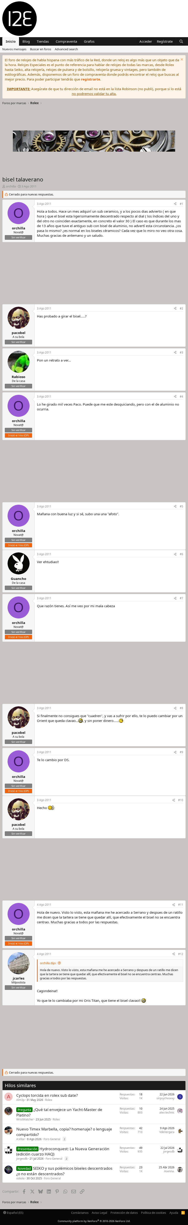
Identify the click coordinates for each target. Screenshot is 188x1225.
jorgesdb (22, 1159)
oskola (20, 1178)
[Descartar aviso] (181, 60)
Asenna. (169, 1171)
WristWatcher (25, 1119)
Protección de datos (124, 1213)
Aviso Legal (99, 1213)
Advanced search (66, 49)
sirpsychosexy (165, 1098)
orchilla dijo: (48, 963)
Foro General (52, 1139)
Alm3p (20, 1100)
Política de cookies (153, 1213)
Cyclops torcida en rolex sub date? (47, 1095)
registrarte (90, 79)
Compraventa (66, 41)
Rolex (48, 1100)
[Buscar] (181, 41)
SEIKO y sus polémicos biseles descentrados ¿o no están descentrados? (64, 1171)
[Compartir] (175, 204)
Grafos (89, 41)
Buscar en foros (40, 49)
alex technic (166, 1112)
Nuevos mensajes (14, 49)
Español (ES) (14, 1213)
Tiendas (43, 41)
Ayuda (173, 1213)
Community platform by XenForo (94, 1221)
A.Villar (20, 1139)
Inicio (11, 41)
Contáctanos (79, 1213)
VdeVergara (166, 1132)
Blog (26, 41)
